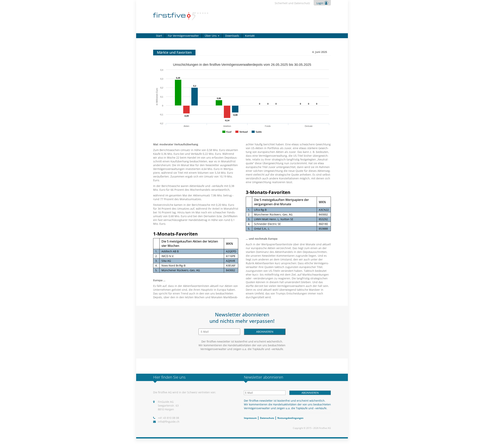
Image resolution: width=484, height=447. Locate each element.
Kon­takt (250, 35)
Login (319, 3)
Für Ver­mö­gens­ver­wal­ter (183, 35)
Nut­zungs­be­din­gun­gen (290, 418)
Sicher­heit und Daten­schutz (292, 3)
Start (159, 35)
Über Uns (211, 35)
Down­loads (232, 35)
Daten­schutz (267, 418)
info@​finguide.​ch (168, 421)
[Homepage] (181, 16)
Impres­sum (250, 418)
